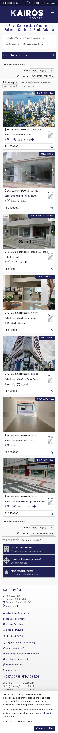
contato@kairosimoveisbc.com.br (22, 653)
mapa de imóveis (14, 629)
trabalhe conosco (14, 664)
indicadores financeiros (17, 613)
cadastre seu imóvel (16, 618)
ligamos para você (15, 648)
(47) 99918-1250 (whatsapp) (43, 3)
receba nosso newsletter (18, 659)
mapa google (12, 606)
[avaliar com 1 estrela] (3, 540)
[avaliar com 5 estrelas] (17, 540)
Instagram (11, 670)
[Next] (51, 108)
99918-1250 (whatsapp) (20, 642)
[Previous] (6, 108)
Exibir (27, 70)
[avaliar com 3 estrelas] (10, 540)
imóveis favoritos (14, 624)
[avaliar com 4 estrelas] (14, 540)
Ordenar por (23, 76)
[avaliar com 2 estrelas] (7, 540)
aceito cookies (45, 728)
